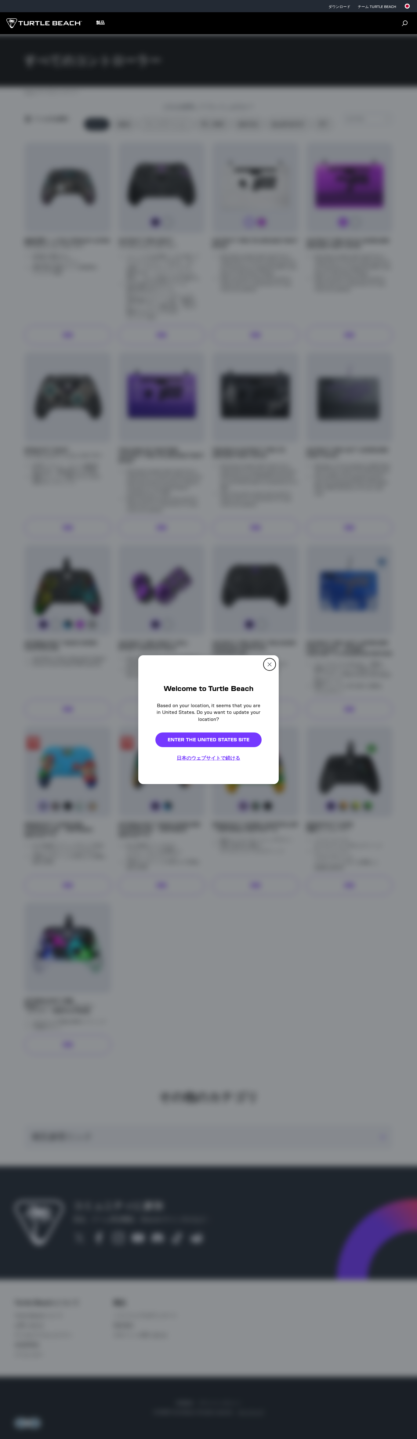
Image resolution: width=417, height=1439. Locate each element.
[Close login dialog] (265, 872)
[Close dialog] (269, 664)
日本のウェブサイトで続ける (208, 758)
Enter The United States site (208, 740)
